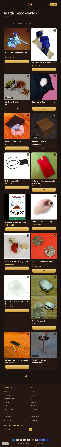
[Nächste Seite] (47, 375)
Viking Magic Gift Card (10, 395)
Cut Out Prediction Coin (42, 262)
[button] (5, 4)
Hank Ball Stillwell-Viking (42, 222)
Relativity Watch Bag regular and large (43, 182)
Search (6, 391)
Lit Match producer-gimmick (16, 360)
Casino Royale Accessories (16, 52)
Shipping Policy (8, 416)
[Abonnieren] (30, 429)
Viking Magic (27, 443)
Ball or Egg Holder (12, 181)
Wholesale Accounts (9, 398)
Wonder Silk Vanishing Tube (16, 261)
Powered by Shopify (37, 443)
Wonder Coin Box (39, 141)
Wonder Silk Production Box (43, 63)
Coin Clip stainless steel (42, 321)
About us (6, 402)
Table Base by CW (39, 360)
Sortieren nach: (17, 23)
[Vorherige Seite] (13, 375)
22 (43, 375)
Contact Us (7, 405)
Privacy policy (7, 413)
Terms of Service (8, 409)
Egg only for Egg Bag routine (43, 102)
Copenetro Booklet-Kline (15, 222)
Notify (17, 109)
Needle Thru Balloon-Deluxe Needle (16, 303)
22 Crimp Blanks (11, 102)
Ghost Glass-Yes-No (13, 141)
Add (17, 61)
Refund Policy (7, 420)
